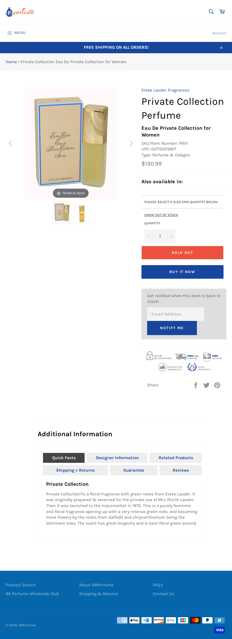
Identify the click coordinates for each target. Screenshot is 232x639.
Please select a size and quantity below (181, 202)
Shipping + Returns (75, 470)
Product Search (21, 584)
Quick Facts (64, 457)
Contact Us (163, 593)
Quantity (152, 223)
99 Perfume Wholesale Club (32, 593)
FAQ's (158, 584)
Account (219, 33)
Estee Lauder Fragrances (165, 90)
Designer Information (117, 457)
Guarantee (133, 470)
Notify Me (172, 328)
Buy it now (182, 272)
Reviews (181, 470)
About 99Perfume (96, 584)
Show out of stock (161, 215)
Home (11, 61)
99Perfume (27, 625)
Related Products (176, 457)
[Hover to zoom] (71, 143)
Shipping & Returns (98, 593)
